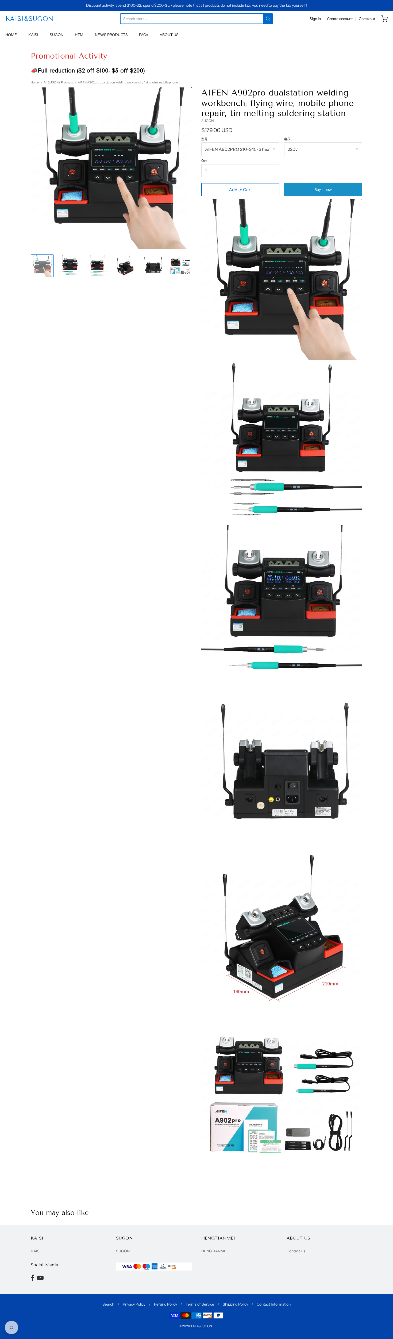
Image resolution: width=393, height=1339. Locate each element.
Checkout (367, 18)
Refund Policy (165, 1304)
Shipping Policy (235, 1304)
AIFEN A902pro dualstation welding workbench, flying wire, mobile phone (128, 82)
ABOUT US (169, 34)
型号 (204, 139)
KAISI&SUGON (29, 18)
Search (108, 1304)
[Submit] (268, 18)
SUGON (56, 34)
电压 (287, 139)
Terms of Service (200, 1304)
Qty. (204, 161)
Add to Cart (240, 189)
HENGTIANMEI (214, 1251)
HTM (79, 34)
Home (35, 82)
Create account (340, 18)
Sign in (315, 18)
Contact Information (274, 1304)
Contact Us (296, 1251)
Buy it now (323, 189)
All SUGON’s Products (58, 82)
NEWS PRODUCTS (111, 34)
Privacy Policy (134, 1304)
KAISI (33, 34)
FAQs (143, 34)
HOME (11, 34)
